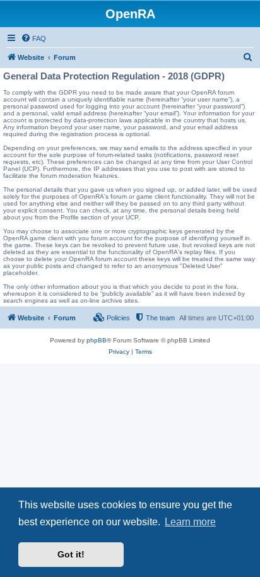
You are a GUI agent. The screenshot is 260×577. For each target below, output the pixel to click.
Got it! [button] (71, 554)
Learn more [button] (190, 521)
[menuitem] (33, 38)
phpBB (96, 340)
